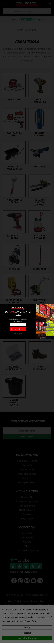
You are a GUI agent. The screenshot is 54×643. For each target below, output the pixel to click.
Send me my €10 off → (18, 329)
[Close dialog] (53, 306)
